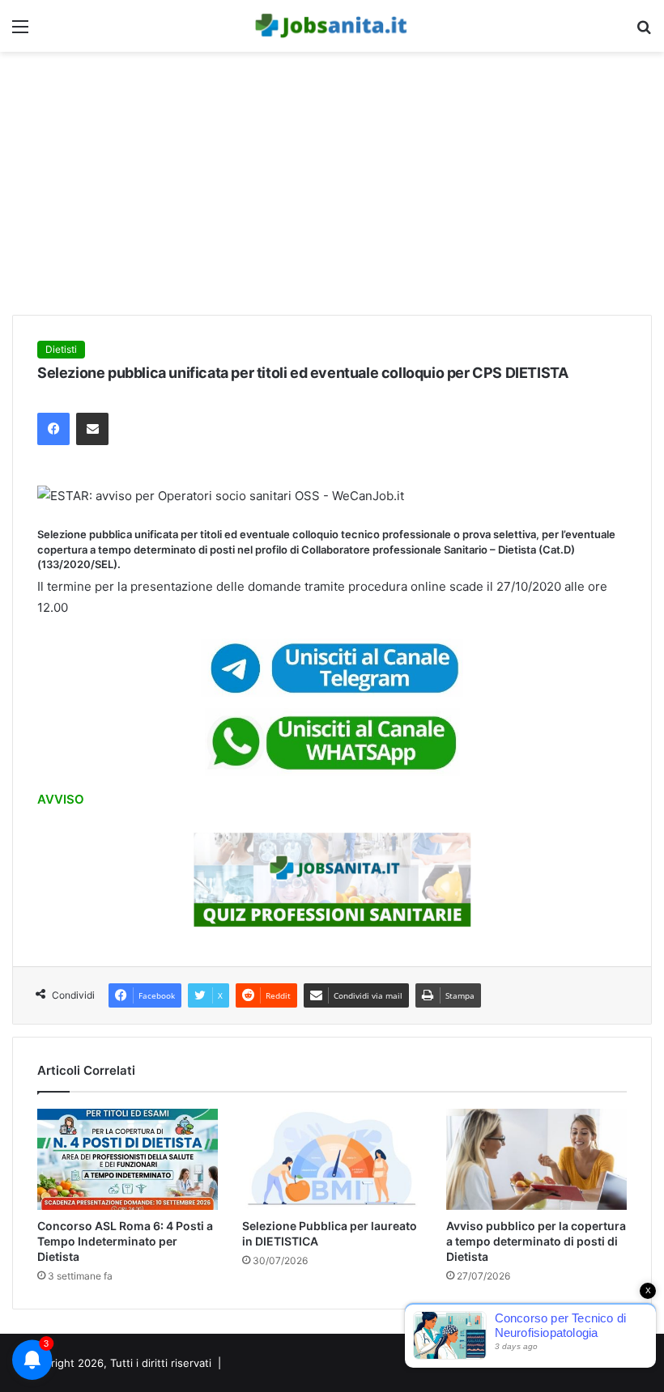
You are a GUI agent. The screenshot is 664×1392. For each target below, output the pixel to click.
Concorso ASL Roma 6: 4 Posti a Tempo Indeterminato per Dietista (125, 1241)
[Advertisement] (332, 189)
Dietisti (61, 349)
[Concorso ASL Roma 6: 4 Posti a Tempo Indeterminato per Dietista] (127, 1160)
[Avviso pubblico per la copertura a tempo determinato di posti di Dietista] (536, 1160)
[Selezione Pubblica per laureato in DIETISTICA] (332, 1160)
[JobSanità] (332, 25)
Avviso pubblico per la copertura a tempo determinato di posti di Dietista (536, 1241)
